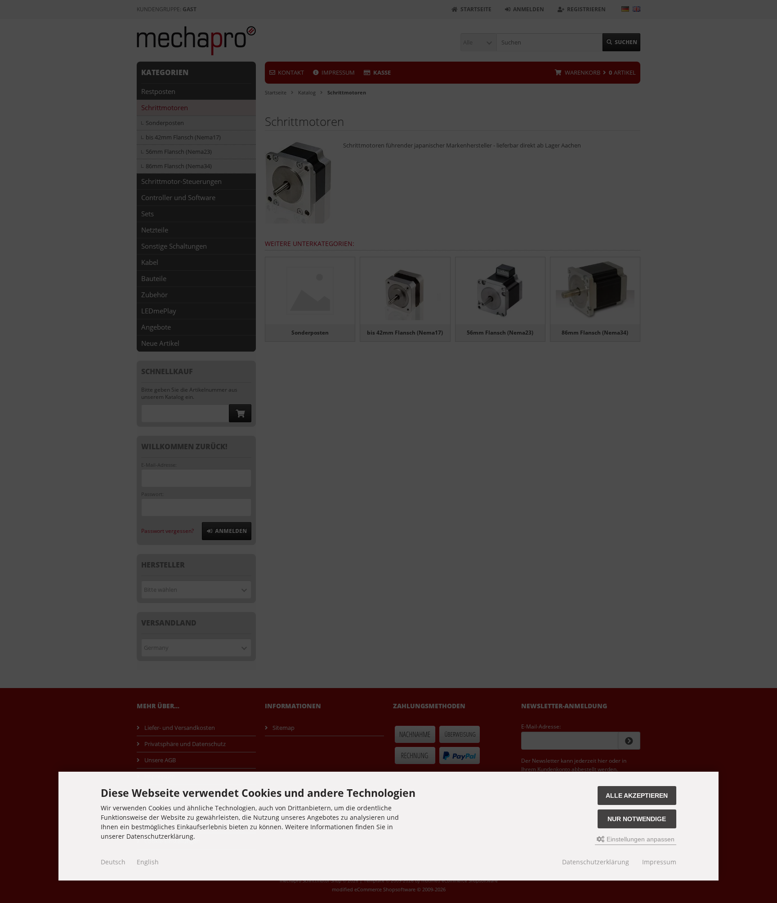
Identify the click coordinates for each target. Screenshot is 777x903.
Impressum (659, 862)
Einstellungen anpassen (639, 839)
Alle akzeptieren (637, 795)
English (148, 862)
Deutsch (113, 862)
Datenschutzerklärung (595, 862)
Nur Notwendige (636, 819)
